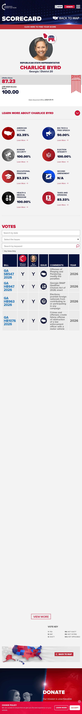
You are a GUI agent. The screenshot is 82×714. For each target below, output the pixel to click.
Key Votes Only (10, 251)
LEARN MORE (61, 707)
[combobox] (4, 239)
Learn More (21, 140)
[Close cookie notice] (79, 701)
